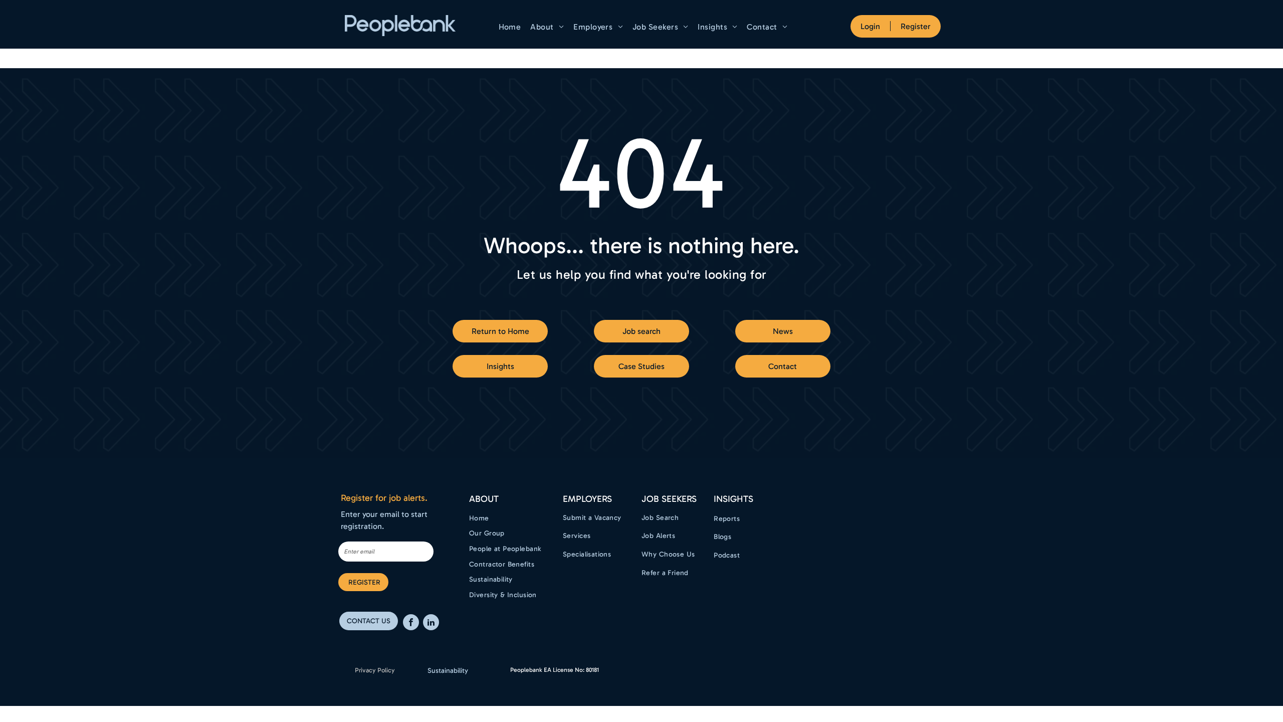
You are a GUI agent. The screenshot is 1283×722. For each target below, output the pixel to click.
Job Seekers (669, 498)
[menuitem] (511, 27)
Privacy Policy (375, 670)
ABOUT (484, 498)
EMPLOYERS (587, 498)
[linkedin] (431, 623)
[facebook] (411, 623)
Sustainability (447, 670)
